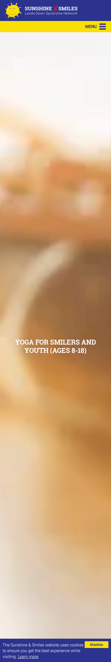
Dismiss (96, 644)
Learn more (28, 656)
